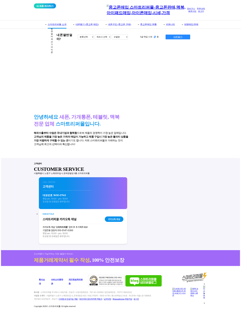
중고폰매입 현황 (148, 24)
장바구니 (191, 9)
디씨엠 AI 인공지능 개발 (68, 299)
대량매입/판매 (191, 24)
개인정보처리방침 (76, 281)
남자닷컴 (107, 299)
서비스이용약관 (57, 281)
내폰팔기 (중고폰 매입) (87, 24)
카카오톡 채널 (114, 219)
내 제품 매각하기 (44, 6)
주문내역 (201, 9)
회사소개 (42, 281)
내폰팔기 (177, 37)
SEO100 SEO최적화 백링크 (90, 299)
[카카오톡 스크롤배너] (221, 296)
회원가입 (192, 11)
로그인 (201, 11)
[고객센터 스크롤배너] (221, 287)
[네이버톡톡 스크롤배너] (221, 306)
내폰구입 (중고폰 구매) (119, 24)
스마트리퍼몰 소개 (57, 24)
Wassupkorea (119, 299)
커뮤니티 (170, 24)
